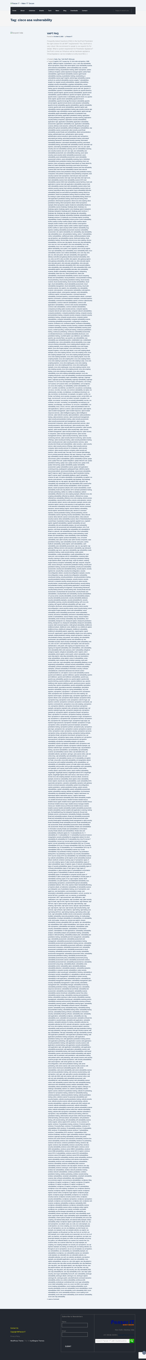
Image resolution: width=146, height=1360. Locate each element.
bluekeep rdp (52, 213)
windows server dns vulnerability (58, 1157)
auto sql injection (82, 136)
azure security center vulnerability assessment (67, 155)
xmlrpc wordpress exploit (64, 1222)
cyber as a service (64, 409)
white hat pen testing (84, 1116)
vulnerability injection (74, 978)
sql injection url (78, 737)
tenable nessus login (61, 804)
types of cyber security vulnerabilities (72, 862)
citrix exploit (73, 259)
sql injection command (67, 702)
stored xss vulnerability (61, 779)
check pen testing (79, 238)
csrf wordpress (85, 384)
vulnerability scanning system (57, 1003)
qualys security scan (74, 463)
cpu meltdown (75, 336)
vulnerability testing (71, 1007)
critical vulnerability (76, 342)
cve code (63, 390)
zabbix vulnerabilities (54, 1261)
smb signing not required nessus (75, 646)
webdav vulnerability (77, 1084)
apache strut (86, 94)
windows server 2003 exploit (70, 1147)
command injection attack (76, 296)
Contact (84, 10)
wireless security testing (80, 1174)
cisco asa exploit (62, 244)
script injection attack (54, 560)
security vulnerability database (78, 598)
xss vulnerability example (77, 1251)
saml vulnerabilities (77, 544)
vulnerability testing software (63, 1012)
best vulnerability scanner (56, 180)
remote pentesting (76, 512)
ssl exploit (87, 758)
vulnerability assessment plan (77, 955)
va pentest (61, 895)
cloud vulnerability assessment (73, 284)
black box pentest (80, 194)
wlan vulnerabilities (77, 1178)
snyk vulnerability (65, 662)
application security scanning (75, 117)
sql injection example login (79, 708)
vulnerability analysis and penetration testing (67, 933)
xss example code (59, 1230)
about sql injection (54, 65)
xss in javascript (75, 1234)
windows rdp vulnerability (61, 1145)
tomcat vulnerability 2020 (73, 843)
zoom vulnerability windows (67, 1292)
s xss (78, 537)
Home (14, 10)
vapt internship (78, 903)
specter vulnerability (80, 675)
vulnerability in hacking (76, 972)
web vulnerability (58, 1078)
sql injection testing (66, 733)
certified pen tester (67, 236)
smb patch (61, 646)
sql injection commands (81, 702)
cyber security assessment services (75, 423)
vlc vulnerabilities (76, 918)
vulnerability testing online (71, 1009)
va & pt (81, 893)
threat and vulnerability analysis (57, 816)
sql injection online (54, 725)
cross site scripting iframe (82, 359)
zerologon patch (62, 1278)
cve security (64, 400)
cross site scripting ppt (61, 367)
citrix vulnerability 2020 (80, 267)
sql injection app (67, 695)
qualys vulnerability (66, 465)
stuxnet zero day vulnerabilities (67, 781)
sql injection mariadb (70, 722)
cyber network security (61, 415)
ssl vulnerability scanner (63, 764)
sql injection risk (60, 729)
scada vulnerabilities (63, 554)
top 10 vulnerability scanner (68, 849)
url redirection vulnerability (68, 887)
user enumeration (60, 891)
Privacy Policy (15, 1336)
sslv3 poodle (60, 766)
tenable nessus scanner (81, 806)
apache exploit (58, 92)
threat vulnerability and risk (68, 822)
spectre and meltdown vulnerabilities (69, 677)
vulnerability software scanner (70, 1005)
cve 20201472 (70, 388)
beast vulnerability (59, 165)
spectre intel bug (53, 681)
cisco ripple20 (72, 248)
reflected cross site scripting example (67, 494)
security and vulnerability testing (66, 569)
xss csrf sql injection (54, 1228)
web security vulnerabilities (83, 1059)
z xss (86, 1259)
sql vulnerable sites (79, 752)
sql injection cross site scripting (73, 704)
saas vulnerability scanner (68, 542)
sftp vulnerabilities (79, 618)
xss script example (78, 1242)
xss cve (63, 1228)
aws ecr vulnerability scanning (82, 149)
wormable (76, 1209)
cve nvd (63, 398)
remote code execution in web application (72, 504)
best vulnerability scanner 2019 (73, 180)
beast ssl (51, 165)
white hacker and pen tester (68, 1116)
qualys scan (64, 463)
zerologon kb (52, 1278)
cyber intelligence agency (68, 413)
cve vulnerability (73, 402)
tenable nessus (83, 799)
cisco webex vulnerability (68, 252)
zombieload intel (69, 1282)
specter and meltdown (55, 675)
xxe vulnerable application (62, 1259)
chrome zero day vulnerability (82, 242)
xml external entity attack (61, 1220)
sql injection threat (53, 735)
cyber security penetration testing (81, 440)
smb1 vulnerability (77, 650)
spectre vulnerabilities (63, 685)
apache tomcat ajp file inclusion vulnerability (70, 101)
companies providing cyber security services (62, 309)
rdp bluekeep (77, 479)
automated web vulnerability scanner (72, 144)
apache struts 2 (53, 97)
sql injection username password (68, 739)
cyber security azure (78, 425)
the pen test (83, 812)
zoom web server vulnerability (65, 1294)
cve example (71, 394)
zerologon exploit (82, 1276)
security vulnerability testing (70, 602)
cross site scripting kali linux (63, 365)
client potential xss (71, 273)
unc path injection (62, 880)
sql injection (57, 691)
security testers (53, 583)
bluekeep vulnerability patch (82, 215)
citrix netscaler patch (54, 263)
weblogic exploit (77, 1086)
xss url (70, 1249)
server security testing (80, 608)
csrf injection (79, 381)
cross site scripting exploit (75, 356)
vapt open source (67, 905)
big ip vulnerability (79, 190)
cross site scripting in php (76, 361)
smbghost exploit (53, 652)
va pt (66, 895)
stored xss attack (76, 777)
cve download (62, 394)
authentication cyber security (74, 134)
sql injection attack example (70, 698)
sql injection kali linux (77, 718)
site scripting (75, 637)
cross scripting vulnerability (68, 346)
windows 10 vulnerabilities (73, 1126)
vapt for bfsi (61, 901)
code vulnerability (82, 292)
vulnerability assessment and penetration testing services (65, 943)
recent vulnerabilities (80, 488)
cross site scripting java (67, 363)
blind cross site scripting (79, 201)
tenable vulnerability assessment (81, 808)
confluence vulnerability (83, 323)
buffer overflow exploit (61, 226)
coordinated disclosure (55, 334)
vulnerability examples (83, 968)
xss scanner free (81, 1240)
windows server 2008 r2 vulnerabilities (72, 1149)
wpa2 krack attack (57, 1215)
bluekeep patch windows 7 (80, 211)
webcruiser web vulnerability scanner (59, 1084)
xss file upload (62, 1232)
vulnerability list (86, 978)
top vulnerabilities (70, 856)
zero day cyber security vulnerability (68, 1263)
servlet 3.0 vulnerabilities (55, 616)
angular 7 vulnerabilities (81, 80)
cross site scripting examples (57, 356)
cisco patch (63, 248)
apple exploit (77, 111)
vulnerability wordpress (66, 1016)
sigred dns (71, 631)
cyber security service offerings (62, 446)
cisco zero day (81, 252)
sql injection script (58, 731)
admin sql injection (80, 69)
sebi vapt (75, 562)
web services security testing (78, 1072)
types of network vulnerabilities (81, 864)
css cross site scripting (55, 386)
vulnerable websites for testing (63, 1022)
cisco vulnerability (67, 250)
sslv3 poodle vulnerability (72, 766)
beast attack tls (86, 163)
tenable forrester (73, 799)
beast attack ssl (76, 163)
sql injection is (55, 718)
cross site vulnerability (68, 375)
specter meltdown (68, 675)
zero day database (85, 1263)
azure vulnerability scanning (70, 159)
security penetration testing (82, 577)
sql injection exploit (62, 712)
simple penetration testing (62, 635)
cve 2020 (54, 388)
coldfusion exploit (53, 294)
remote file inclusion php (65, 510)
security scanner (78, 579)
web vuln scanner (66, 1076)
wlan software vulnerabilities (62, 1178)
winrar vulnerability (83, 1167)
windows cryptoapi (84, 1134)
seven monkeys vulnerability (64, 618)
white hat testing (53, 1118)
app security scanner (82, 109)
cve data (59, 392)
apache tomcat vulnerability (56, 105)
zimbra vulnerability (69, 1280)
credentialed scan (77, 340)
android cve (51, 80)
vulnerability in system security (77, 976)
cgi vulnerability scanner (65, 238)
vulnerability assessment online (74, 953)
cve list (78, 396)
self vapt (78, 604)
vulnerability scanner (80, 991)
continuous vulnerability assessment (79, 332)
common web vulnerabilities (56, 307)
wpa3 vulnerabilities (82, 1215)
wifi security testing (59, 1120)
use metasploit (52, 889)
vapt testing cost (85, 910)
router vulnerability (70, 535)
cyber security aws (66, 425)
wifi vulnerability (70, 1120)
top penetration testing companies (68, 851)
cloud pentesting (53, 280)
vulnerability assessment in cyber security (68, 951)
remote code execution (79, 500)
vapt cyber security (85, 899)
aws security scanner (54, 151)
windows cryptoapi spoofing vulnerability (60, 1136)
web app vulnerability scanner (83, 1032)
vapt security (69, 908)
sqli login (70, 754)
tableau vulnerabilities (73, 791)
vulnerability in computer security (58, 970)
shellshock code (65, 627)
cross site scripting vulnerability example (68, 373)
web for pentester (59, 1055)
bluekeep (64, 207)
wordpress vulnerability (61, 1203)
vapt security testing (80, 908)
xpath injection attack (78, 1222)
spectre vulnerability (77, 685)
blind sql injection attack (67, 203)
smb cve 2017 (55, 643)
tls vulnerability (60, 839)
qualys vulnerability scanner (64, 467)
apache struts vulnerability (65, 99)
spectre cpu (84, 677)
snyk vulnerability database (79, 662)
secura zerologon (57, 564)
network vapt (68, 456)
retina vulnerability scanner (67, 519)
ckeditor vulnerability (60, 271)
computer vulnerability (64, 319)
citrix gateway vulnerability (56, 261)
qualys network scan (81, 460)
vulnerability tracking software (62, 1014)
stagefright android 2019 (75, 772)
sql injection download (72, 706)
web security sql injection (66, 1059)
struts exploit (73, 779)
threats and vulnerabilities (67, 826)
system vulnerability (63, 789)
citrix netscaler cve (70, 261)
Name (64, 1322)
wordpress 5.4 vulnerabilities (80, 1186)
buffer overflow (53, 221)
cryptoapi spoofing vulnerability (62, 379)
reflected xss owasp (81, 496)
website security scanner (59, 1101)
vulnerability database (79, 966)
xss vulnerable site (63, 1255)
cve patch (76, 398)
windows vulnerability (54, 1163)
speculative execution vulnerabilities (70, 687)
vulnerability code (81, 964)
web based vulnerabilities (76, 1051)
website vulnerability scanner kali (64, 1107)
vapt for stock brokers (72, 901)
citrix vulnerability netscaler (68, 269)
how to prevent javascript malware (58, 454)
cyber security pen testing (62, 440)
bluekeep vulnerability (66, 215)
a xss (74, 63)
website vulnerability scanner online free (64, 1109)
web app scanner (66, 1030)
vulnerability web (78, 1014)
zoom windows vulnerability (83, 1294)
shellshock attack (53, 627)
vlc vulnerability (86, 918)
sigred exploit (79, 631)
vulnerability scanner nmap (56, 995)
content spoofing (58, 329)
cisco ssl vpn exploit (83, 248)
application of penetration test (77, 113)
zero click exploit (74, 1261)
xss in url (83, 1234)
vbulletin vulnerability (54, 916)
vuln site (87, 924)
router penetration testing (64, 533)
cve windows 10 (68, 404)
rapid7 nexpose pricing (65, 473)
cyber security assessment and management (62, 421)
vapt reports (54, 908)
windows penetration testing (71, 1143)
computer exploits (81, 309)
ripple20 (72, 521)
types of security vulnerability (77, 866)
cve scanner (56, 400)
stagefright (51, 772)
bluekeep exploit (53, 209)
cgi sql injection (53, 238)
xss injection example (66, 1236)
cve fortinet (56, 396)
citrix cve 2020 (64, 259)
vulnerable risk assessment (68, 1018)
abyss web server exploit (67, 65)
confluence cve (58, 323)
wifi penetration (74, 1118)
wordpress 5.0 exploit (82, 1182)
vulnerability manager (66, 984)
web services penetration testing (58, 1072)
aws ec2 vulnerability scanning (62, 149)
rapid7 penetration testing (81, 473)
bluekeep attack (72, 207)
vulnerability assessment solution (79, 960)
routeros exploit (58, 537)
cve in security (64, 396)
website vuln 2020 (76, 1103)
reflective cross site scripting (73, 498)
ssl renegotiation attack (83, 760)
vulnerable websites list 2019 (57, 1024)
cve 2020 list (61, 388)
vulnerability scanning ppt (65, 999)
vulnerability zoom (53, 1018)
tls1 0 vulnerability (71, 839)
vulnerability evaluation (69, 968)
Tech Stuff (64, 59)
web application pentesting (56, 1041)
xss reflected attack (61, 1240)
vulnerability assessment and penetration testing (72, 941)
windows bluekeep (54, 1134)
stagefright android (62, 772)
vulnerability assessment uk (75, 962)
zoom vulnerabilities (81, 1288)
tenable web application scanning (76, 810)
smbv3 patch (69, 654)
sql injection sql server (84, 731)
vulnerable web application (74, 1020)
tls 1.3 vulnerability (73, 835)
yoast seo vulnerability (77, 1259)
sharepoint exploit (71, 621)
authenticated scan (59, 134)
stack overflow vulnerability (80, 770)
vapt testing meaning (68, 912)
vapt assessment (65, 897)
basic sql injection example (62, 163)
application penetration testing (72, 115)
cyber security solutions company (65, 450)
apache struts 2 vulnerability (66, 97)
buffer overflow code (60, 223)
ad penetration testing (67, 69)
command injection (62, 296)
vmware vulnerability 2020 (64, 922)
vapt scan (62, 908)
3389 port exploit (58, 63)
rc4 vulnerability (77, 477)
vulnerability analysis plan (72, 935)
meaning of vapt (81, 454)
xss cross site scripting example (80, 1226)
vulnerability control (54, 966)
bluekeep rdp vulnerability (78, 213)
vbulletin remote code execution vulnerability (76, 914)
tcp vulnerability (60, 793)
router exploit (52, 533)
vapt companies (64, 899)
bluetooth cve (66, 217)
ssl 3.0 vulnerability (77, 758)
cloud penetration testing (83, 277)
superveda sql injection (55, 783)
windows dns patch (80, 1136)
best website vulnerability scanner (74, 188)
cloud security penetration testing (69, 280)
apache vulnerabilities (72, 105)
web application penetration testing (77, 1034)
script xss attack (78, 560)
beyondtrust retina (59, 190)
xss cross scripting (63, 1226)
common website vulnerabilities (76, 307)
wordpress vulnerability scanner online (60, 1207)
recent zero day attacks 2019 (65, 490)
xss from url (77, 1232)
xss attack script (64, 1224)
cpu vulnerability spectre (63, 340)
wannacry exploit (77, 1026)
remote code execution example (72, 502)
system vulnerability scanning (57, 791)
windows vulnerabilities (80, 1161)
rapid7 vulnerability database (67, 475)
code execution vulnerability (72, 290)
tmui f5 (82, 839)
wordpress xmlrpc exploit (80, 1207)
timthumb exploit (62, 833)
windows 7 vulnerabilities (80, 1130)
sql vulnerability (73, 750)
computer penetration (54, 313)
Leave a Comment (53, 1299)
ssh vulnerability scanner (63, 758)
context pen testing (70, 329)
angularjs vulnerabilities (75, 84)
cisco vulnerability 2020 (81, 250)
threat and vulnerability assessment (79, 816)
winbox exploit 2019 (64, 1122)
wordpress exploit (59, 1190)
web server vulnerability (64, 1070)
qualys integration (68, 460)
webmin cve (65, 1088)
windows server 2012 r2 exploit (74, 1151)
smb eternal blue (65, 643)
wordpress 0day (86, 1180)
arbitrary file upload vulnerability (57, 128)
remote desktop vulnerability (78, 508)
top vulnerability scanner (83, 856)
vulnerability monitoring (81, 984)
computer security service (68, 317)
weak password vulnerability (64, 1028)
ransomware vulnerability (82, 471)
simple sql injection (77, 635)
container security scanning (68, 325)
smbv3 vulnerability (80, 654)
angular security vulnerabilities (65, 82)
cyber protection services (61, 417)
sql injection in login (76, 716)
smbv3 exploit (60, 654)
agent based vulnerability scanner (67, 74)
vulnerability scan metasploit (65, 991)
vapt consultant (74, 899)
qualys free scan (57, 460)
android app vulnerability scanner (80, 78)
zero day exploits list (67, 1267)
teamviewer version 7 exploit (69, 795)
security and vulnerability (67, 567)
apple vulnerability (61, 113)
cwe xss (67, 406)
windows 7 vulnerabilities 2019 (57, 1132)
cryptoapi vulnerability (79, 379)
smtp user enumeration (81, 656)
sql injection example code (62, 708)
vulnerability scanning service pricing (59, 1001)
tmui (78, 839)
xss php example (79, 1238)
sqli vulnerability (61, 756)
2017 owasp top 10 (65, 61)
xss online (70, 1238)
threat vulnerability (53, 822)
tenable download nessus (59, 799)
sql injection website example (78, 745)
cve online (69, 398)
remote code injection (72, 506)
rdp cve (58, 481)
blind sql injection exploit (61, 205)
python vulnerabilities (62, 458)
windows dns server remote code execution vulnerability (65, 1138)
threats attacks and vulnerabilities (63, 831)
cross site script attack (66, 350)
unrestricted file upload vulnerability (76, 883)
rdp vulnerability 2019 (62, 483)
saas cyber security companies (77, 539)
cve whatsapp (58, 404)
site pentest (66, 637)
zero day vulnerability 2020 (82, 1269)
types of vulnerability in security (75, 876)
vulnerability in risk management (58, 976)
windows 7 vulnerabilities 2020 (77, 1132)
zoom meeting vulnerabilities (57, 1286)
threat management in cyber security (81, 820)
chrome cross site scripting (77, 240)
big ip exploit (69, 190)
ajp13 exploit (65, 78)
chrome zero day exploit (64, 242)
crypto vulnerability (71, 377)
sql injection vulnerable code (70, 743)
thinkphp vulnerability (82, 814)
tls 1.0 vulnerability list (75, 833)
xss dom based (80, 1228)
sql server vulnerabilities (60, 750)
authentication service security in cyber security (62, 136)
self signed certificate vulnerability (64, 604)
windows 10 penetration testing (62, 1124)
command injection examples (70, 298)
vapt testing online (80, 912)
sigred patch (59, 633)
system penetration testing (69, 787)
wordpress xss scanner (65, 1209)
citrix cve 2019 (55, 259)
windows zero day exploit (69, 1165)
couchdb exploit (65, 336)
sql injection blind (85, 698)
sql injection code (64, 700)
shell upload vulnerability (76, 625)
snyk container (60, 660)
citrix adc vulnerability (70, 255)
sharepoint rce (57, 623)
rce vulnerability (67, 479)
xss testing (63, 1246)
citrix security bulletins (83, 265)
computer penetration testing (71, 313)
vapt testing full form (54, 912)
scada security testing (67, 552)
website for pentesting (85, 1091)
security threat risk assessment (65, 592)
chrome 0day (64, 240)
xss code (72, 1224)
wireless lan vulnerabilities (56, 1170)
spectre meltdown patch (65, 683)
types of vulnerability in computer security (68, 874)
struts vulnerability (82, 779)
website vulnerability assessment (64, 1105)
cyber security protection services (73, 442)
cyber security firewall (60, 429)
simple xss (86, 635)
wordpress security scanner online (69, 1197)
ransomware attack (54, 471)
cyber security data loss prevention (71, 427)
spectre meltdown (64, 681)
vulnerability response (74, 987)
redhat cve (64, 492)
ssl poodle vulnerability (68, 760)
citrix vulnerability (53, 267)
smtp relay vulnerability (67, 656)
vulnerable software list (84, 1018)
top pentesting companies (64, 854)
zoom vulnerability (66, 1290)
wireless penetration (74, 1172)
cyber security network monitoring (71, 438)
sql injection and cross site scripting (74, 693)
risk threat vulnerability (61, 529)
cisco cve (59, 246)
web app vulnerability (66, 1032)
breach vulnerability (63, 219)
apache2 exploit (79, 107)
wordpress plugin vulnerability (62, 1195)
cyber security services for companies (66, 448)
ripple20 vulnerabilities (60, 523)
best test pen (74, 176)
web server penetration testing (68, 1063)
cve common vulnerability (74, 390)
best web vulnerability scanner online (75, 186)
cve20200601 (84, 404)
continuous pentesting (60, 332)
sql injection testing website (81, 733)
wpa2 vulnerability (69, 1215)
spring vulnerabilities (75, 689)
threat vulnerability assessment (68, 824)
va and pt (86, 893)
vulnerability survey (59, 1007)
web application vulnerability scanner (75, 1049)
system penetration (54, 787)
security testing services (55, 589)
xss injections (78, 1236)
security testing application (71, 585)
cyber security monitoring (70, 435)
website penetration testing (69, 1095)
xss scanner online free (65, 1242)
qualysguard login (72, 469)
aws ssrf (64, 151)
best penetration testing (68, 171)
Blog (64, 10)
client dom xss (60, 273)
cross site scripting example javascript (78, 354)
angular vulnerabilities (81, 82)
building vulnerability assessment (64, 230)
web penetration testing (83, 1055)
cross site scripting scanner (77, 367)
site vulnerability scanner (63, 639)
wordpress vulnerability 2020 (77, 1203)
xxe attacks (77, 1257)
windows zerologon (62, 1167)
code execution (58, 290)
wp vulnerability (78, 1211)
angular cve (51, 82)
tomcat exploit (69, 841)
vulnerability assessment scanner (58, 960)
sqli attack (63, 754)
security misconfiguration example (74, 573)
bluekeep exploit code (66, 209)
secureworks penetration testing (73, 564)
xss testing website (83, 1246)
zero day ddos (52, 1265)
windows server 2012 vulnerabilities (77, 1153)
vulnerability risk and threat (70, 989)
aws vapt (70, 151)
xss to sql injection (61, 1249)
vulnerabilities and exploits (67, 926)
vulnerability (79, 930)
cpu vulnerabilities (78, 338)
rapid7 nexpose (53, 473)
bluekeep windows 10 (55, 217)
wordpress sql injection (69, 1199)
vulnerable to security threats (57, 1020)
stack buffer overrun (64, 770)
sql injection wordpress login (72, 747)
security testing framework (81, 587)
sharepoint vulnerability (70, 623)
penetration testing (78, 456)
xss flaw (70, 1232)
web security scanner (77, 1057)
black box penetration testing (65, 194)
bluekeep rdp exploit (63, 213)
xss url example (77, 1249)
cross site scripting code (79, 352)
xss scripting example (61, 1244)
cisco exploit (66, 246)
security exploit (81, 569)
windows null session (54, 1143)
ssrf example (52, 768)
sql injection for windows (60, 714)
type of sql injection (77, 860)
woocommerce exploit (55, 1180)
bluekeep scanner (53, 215)
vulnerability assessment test (57, 962)
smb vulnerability (86, 648)
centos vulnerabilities (54, 236)
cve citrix (57, 390)
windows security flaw (76, 1145)
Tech (49, 10)
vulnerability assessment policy (57, 957)
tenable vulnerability (64, 808)
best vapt (67, 178)
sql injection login (66, 720)
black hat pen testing (77, 198)
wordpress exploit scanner (74, 1190)
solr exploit (64, 673)
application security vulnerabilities (75, 119)
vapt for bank (52, 901)
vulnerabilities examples (60, 928)
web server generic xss (68, 1061)
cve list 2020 (85, 396)
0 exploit (56, 61)
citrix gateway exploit (83, 259)
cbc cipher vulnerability (63, 232)
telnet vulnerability (79, 797)
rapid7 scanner (52, 475)
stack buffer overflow (71, 768)
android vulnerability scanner (65, 80)
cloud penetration (69, 277)
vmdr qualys (55, 920)
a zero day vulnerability (83, 63)
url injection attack (53, 887)
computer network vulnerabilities (82, 311)
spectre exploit (76, 679)
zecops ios (65, 1261)
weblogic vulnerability (54, 1088)
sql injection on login (84, 722)
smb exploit (74, 643)
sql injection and (57, 693)
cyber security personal (55, 442)
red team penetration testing (83, 490)
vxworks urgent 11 (85, 1024)
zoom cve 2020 (75, 1284)
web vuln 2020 (55, 1076)
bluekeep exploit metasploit (82, 209)
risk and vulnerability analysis (65, 525)
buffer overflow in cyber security (58, 228)
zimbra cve (59, 1280)
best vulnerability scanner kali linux (75, 182)
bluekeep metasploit (54, 211)
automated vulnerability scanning (72, 142)
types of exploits (66, 864)
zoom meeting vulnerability (74, 1286)
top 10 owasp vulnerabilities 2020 (70, 845)
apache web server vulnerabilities (64, 107)
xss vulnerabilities (53, 1251)
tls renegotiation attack (77, 837)
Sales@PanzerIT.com (126, 1335)
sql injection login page (80, 720)
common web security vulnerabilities (75, 305)
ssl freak (50, 760)
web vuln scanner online (79, 1076)
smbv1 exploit (78, 652)
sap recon (59, 550)
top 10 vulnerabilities (63, 847)
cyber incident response (73, 411)
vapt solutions (67, 910)
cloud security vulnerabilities (76, 282)
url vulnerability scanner (84, 887)
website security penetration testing (70, 1099)
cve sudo (57, 402)
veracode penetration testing (70, 916)
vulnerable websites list (81, 1022)
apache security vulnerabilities (73, 92)
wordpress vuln (77, 1201)
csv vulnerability (68, 386)
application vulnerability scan (65, 124)
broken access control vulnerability (80, 219)
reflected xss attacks (68, 496)
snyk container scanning (72, 660)
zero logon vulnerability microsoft (63, 1274)
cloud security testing (60, 282)
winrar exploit (73, 1167)
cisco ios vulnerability (77, 246)
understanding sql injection (56, 883)
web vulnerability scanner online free (63, 1082)
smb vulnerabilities (74, 648)
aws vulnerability (79, 151)
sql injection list (55, 720)
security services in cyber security (77, 581)
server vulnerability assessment (65, 612)
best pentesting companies (79, 173)
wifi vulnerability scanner (83, 1120)
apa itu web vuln (78, 88)
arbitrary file (72, 126)
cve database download (79, 392)
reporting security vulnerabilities (71, 515)
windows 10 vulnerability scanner (62, 1130)
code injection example (69, 292)
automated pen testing (55, 138)
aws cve (80, 146)
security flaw (59, 571)
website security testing (75, 1101)
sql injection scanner (71, 729)
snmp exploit (65, 658)
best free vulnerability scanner (69, 167)
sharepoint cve (60, 621)
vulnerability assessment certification (71, 945)
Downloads (74, 10)
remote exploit (52, 510)
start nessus (72, 774)
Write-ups (72, 59)
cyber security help (73, 429)
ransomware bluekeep (67, 471)
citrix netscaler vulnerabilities (70, 263)
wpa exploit (64, 1213)
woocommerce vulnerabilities (72, 1180)
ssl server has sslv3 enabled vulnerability (60, 762)
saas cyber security (62, 539)
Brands (41, 10)
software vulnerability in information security (68, 668)
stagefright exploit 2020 (60, 774)
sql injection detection (58, 706)
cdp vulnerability (86, 232)
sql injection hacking (74, 714)
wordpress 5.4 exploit (64, 1186)
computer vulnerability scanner (80, 319)
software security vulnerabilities (74, 664)
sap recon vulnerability (69, 550)
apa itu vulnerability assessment (63, 88)
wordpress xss (52, 1209)
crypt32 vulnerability (59, 377)
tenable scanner (53, 808)
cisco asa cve (52, 244)
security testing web (70, 589)
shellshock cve (75, 627)
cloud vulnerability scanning (73, 286)
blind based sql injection (63, 201)
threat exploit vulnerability (61, 820)
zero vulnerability (80, 1274)
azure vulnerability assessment (65, 157)
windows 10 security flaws (56, 1126)
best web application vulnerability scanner (74, 184)
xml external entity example (78, 1220)
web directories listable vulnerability (72, 1053)
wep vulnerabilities (62, 1113)
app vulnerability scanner (64, 111)
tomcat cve (60, 841)
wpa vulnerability (81, 1213)
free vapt (69, 452)
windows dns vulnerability (68, 1140)
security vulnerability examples (57, 600)
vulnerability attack (69, 964)
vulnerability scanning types (75, 1003)
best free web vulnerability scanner (67, 169)
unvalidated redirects (54, 885)
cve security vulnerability (75, 400)
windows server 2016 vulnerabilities (77, 1155)
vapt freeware (84, 901)
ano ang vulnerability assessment (68, 86)
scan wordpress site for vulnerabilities (66, 556)
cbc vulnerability (76, 232)
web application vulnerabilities (71, 1047)
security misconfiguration (72, 571)
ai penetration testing (68, 76)
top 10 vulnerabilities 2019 (79, 847)
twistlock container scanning (61, 860)
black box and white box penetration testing (69, 192)
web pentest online (54, 1057)
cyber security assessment (80, 419)
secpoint (81, 562)
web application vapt (54, 1047)
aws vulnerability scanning (72, 153)
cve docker (54, 394)
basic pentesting (77, 161)
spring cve (65, 689)
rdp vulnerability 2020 (76, 483)
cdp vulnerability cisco (55, 234)
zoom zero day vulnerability (56, 1296)
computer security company (71, 315)
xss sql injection (81, 1244)
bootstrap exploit (76, 217)
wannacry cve (67, 1026)
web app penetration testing (82, 1028)
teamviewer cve (84, 793)
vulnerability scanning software (80, 1001)
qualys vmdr (85, 463)
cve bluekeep (87, 388)
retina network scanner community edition (66, 517)
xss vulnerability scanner (71, 1253)
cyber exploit (87, 409)
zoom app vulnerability (82, 1282)
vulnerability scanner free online (77, 993)
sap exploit (83, 546)
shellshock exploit (86, 627)
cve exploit (79, 394)
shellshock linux (53, 629)
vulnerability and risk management (70, 937)
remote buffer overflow (64, 500)
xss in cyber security (63, 1234)
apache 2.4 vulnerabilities (65, 90)
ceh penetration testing (70, 234)
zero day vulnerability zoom (72, 1271)
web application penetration (56, 1034)
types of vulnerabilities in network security (66, 872)
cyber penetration (73, 415)
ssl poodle (57, 760)
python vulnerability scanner (78, 458)
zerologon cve (71, 1276)
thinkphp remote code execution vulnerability (62, 814)
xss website (70, 1257)
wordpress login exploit (69, 1192)
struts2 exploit (52, 781)
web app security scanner (80, 1030)
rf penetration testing (62, 521)
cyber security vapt (60, 452)
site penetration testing (55, 637)
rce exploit (86, 477)
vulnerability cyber (66, 966)
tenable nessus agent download (72, 801)
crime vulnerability (64, 342)
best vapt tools (85, 178)
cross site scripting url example (62, 371)
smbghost (87, 650)
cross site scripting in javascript (58, 361)
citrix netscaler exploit (83, 261)
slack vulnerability (82, 641)
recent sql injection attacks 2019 (63, 488)
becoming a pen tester (73, 165)
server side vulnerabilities (74, 610)
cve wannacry (82, 402)
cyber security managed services (67, 433)
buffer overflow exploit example (78, 226)
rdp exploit (64, 481)
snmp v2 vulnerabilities (76, 658)
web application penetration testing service (76, 1039)
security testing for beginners (63, 587)
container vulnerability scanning (57, 327)
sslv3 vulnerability (86, 766)
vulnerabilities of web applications (64, 930)
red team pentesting (54, 492)
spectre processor (79, 683)
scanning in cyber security (61, 558)
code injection (85, 290)
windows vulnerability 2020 (70, 1163)
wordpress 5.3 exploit (68, 1184)
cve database (67, 392)
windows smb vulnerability (64, 1161)
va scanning (72, 895)
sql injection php (79, 727)
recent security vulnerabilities (68, 485)
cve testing (64, 402)
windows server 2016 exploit (57, 1155)
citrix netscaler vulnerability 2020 (66, 265)
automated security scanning (71, 140)
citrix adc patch (58, 255)
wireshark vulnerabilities (70, 1176)
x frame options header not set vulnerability (69, 1217)
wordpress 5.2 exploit (54, 1184)
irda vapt (72, 454)
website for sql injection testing (58, 1093)
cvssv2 (62, 406)
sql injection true (80, 735)
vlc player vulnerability (63, 918)
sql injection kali (65, 718)
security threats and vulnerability (67, 594)
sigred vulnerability (69, 633)
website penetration (54, 1095)
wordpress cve (72, 1188)
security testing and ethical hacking (69, 583)
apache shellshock (63, 94)
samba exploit (65, 544)
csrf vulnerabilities (74, 384)
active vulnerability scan (74, 67)
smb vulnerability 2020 (55, 650)
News (57, 10)
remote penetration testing (62, 512)
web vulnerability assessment (73, 1078)
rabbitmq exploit (84, 469)
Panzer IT (69, 36)
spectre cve (67, 679)
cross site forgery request (61, 348)
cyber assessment (76, 409)
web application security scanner (76, 1043)
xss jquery (63, 1238)
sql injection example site (73, 710)
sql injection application (80, 695)
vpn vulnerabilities (85, 922)
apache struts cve (81, 97)
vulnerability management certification (59, 980)
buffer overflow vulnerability (77, 228)
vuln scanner (80, 924)
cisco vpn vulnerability (55, 250)
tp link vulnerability (79, 858)
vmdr (49, 920)
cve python (83, 398)
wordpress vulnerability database (58, 1205)
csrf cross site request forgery (65, 381)
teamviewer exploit (54, 795)
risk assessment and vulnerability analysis (69, 527)
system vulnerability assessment (80, 789)
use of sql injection (80, 889)
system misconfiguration (81, 785)
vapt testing (76, 910)
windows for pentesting (83, 1140)
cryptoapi (81, 377)
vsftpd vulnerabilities (69, 924)
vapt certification (77, 897)
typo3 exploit (74, 878)
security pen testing (54, 577)
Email (64, 1331)
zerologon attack (61, 1276)
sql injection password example (70, 725)
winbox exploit (52, 1122)
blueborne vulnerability (77, 205)
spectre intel (85, 679)
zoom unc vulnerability (68, 1288)
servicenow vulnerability (61, 614)
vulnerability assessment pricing (78, 957)
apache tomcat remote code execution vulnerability (73, 103)
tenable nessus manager (76, 804)
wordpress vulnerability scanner (79, 1205)
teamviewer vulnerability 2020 (65, 797)
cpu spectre (69, 338)
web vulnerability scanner (66, 1080)
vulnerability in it (66, 974)
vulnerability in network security (80, 974)
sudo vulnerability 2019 (84, 781)
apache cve (76, 90)
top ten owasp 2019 (58, 856)
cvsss (58, 406)
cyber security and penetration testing (59, 419)
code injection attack (54, 292)
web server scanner (61, 1066)
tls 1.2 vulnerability (61, 835)
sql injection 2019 (76, 691)
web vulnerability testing (82, 1082)
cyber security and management (79, 417)
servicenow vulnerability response (79, 614)
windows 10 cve (76, 1122)
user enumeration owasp (73, 891)
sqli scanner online (79, 754)
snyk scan (56, 662)
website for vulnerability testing (77, 1093)
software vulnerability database (65, 666)
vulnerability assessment (58, 939)
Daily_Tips (57, 59)
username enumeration (71, 893)
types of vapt (75, 868)
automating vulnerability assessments (65, 146)
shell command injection (61, 625)
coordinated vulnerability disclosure (74, 334)
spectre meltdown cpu (78, 681)
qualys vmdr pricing (54, 465)
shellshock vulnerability (80, 629)
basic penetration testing (63, 161)
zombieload (59, 1282)
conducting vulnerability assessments (59, 321)
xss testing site (71, 1246)
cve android (78, 388)
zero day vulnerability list (55, 1271)
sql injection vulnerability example (66, 741)
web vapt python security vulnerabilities (75, 1074)
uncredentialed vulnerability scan (79, 880)
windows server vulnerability (77, 1157)
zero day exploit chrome (79, 1265)
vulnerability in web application (57, 978)
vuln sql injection (53, 926)
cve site (86, 400)
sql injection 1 (66, 691)
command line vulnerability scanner (66, 300)
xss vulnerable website (76, 1255)
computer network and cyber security (59, 311)
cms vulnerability (71, 288)
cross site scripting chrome (62, 352)
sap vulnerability (82, 550)
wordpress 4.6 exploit (54, 1182)
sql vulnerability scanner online (63, 752)
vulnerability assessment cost (73, 947)
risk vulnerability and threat (68, 531)
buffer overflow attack (65, 221)
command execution (66, 294)
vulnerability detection (55, 968)
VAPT (58, 897)
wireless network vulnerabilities (57, 1172)
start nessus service (82, 774)
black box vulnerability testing (75, 196)
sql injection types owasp (66, 737)
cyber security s (78, 444)
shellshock (88, 625)
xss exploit (82, 1230)
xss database (71, 1228)
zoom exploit (84, 1284)
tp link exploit (69, 858)
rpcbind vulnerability (70, 537)
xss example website (72, 1230)
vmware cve (63, 920)
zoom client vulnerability (55, 1284)
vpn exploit (75, 922)
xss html (84, 1232)
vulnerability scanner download (57, 993)
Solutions (32, 10)
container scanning (54, 325)
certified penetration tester (82, 236)
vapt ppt (75, 905)
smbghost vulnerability (67, 652)
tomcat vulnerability (59, 843)
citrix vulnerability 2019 (66, 267)
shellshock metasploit (65, 629)
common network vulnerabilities (67, 302)
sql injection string (53, 733)
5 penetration (68, 63)
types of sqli (67, 868)
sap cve (77, 546)
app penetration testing (68, 109)
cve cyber (86, 390)
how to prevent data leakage (81, 452)
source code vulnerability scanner (78, 673)
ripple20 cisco (80, 521)
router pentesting (78, 533)
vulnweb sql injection (72, 1024)
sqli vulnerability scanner (73, 756)
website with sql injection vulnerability (64, 1111)
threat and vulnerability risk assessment (60, 818)
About (23, 10)
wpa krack (72, 1213)
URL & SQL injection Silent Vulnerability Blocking (76, 885)
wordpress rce (76, 1195)
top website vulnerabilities (56, 858)
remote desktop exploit (62, 508)
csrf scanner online (62, 384)
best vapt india (75, 178)
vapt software (58, 910)
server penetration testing (70, 606)
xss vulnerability (64, 1251)
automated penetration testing (72, 138)
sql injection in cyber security (60, 716)
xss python (51, 1240)
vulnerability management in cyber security (66, 982)
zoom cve (66, 1284)
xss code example (81, 1224)
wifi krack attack (64, 1118)
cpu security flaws (59, 338)
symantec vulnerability (70, 783)
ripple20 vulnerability (73, 523)
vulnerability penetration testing (57, 987)
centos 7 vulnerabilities (84, 234)
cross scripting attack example (76, 344)
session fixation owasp (71, 616)
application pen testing (55, 115)
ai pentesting (80, 76)
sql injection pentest (66, 727)
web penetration (70, 1055)
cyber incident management (56, 411)
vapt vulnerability (57, 914)
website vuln (66, 1103)
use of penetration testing (66, 889)
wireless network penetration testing (76, 1170)
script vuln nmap (67, 560)
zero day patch (58, 1269)
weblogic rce (86, 1086)
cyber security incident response (72, 431)
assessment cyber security (69, 130)
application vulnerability (66, 122)
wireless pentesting (66, 1174)
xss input (85, 1236)
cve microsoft (56, 398)
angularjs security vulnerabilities (58, 84)
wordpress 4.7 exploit (68, 1182)
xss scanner (72, 1240)
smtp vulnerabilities (54, 658)
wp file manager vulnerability (64, 1211)
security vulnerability (65, 596)
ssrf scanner (60, 768)
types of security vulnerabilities (57, 866)
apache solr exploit (75, 94)
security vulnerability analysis (81, 596)
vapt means (57, 905)
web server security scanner (76, 1066)
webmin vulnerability (76, 1088)
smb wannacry (66, 650)
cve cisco (51, 390)
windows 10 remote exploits (81, 1124)
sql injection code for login (79, 700)
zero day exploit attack (65, 1265)
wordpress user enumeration (63, 1201)
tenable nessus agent (54, 801)
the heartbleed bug (57, 812)
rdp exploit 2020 (73, 481)
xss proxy (88, 1238)
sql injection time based (67, 735)
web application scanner (73, 1041)
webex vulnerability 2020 (63, 1086)
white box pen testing (75, 1113)
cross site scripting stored (70, 369)
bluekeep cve (82, 207)
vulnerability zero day (80, 1016)
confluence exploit (69, 323)
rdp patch (82, 481)
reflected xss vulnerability (56, 498)
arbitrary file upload (83, 126)
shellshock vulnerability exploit (57, 631)
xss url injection (87, 1249)
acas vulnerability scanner (84, 65)
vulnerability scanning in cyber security (64, 997)
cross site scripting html (66, 359)
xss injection (55, 1236)
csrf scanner (52, 384)
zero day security (68, 1269)
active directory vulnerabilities (57, 67)
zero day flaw (78, 1267)
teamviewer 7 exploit (72, 793)
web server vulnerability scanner (81, 1070)
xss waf (63, 1257)
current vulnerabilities (79, 386)
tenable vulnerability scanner (56, 810)
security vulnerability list (74, 600)
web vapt (59, 1074)
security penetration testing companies (60, 579)
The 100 (27, 1341)
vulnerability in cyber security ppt (58, 972)
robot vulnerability (82, 531)
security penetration (67, 577)
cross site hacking (74, 348)
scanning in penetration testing (79, 558)
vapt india (70, 903)
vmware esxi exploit (74, 920)
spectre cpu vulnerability (55, 679)
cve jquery (73, 396)
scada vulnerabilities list (77, 554)
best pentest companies (63, 173)
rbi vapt (56, 477)
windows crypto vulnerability (69, 1134)
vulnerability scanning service (82, 999)
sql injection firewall (74, 712)
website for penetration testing (67, 1091)
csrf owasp (87, 381)
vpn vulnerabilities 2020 (55, 924)
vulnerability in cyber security (77, 970)
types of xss (66, 878)
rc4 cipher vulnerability (65, 477)
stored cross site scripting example (59, 777)
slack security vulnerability (69, 641)
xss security (71, 1244)
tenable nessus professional (64, 806)
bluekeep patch (66, 211)
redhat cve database (74, 492)
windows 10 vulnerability (67, 1128)
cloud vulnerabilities (57, 284)
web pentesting (65, 1057)
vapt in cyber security (60, 903)
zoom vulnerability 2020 (79, 1290)
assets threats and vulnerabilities (66, 132)
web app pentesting (54, 1030)
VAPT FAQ (53, 33)
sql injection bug (53, 700)
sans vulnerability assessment (65, 546)
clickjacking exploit (73, 271)
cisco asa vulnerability (75, 244)
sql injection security (70, 731)
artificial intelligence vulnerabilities (78, 128)
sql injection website (62, 745)
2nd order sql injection (79, 61)
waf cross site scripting (55, 1026)
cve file (85, 394)
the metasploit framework (71, 812)
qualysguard (63, 469)
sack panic (80, 542)
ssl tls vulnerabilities (80, 762)
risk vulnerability (73, 529)
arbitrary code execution (61, 126)
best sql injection (64, 176)
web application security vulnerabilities (77, 1045)
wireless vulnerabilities (55, 1176)
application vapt (53, 122)
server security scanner (66, 608)
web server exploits (54, 1061)
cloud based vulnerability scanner (67, 275)
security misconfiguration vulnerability (75, 575)
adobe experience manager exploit (71, 72)
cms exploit (62, 288)
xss (87, 1222)
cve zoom (77, 404)
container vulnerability (84, 325)
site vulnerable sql (77, 639)
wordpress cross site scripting (57, 1188)
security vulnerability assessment (58, 598)
